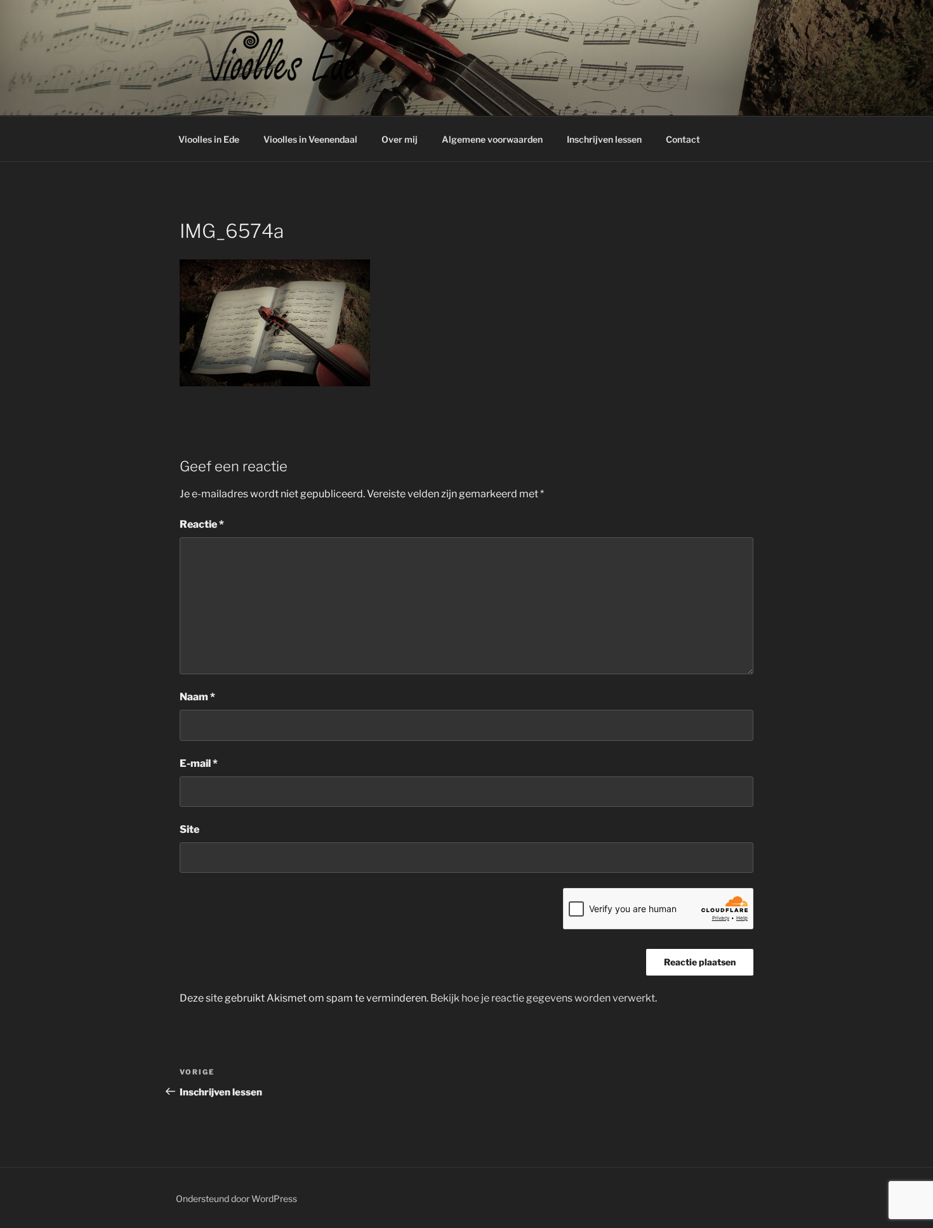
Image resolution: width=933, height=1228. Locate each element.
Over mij (399, 139)
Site (189, 829)
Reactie (202, 524)
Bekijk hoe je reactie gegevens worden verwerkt (542, 998)
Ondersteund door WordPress (236, 1198)
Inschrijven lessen (604, 139)
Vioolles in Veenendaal (310, 139)
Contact (683, 139)
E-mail (199, 763)
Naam (197, 697)
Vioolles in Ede (208, 139)
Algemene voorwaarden (492, 139)
